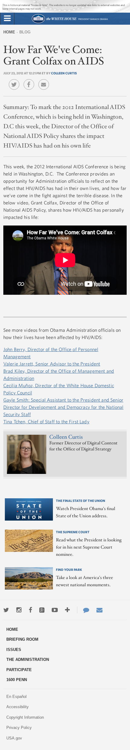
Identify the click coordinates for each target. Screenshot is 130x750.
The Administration (27, 659)
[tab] (7, 19)
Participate (19, 670)
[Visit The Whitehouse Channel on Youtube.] (55, 610)
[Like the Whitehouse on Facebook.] (30, 610)
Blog (25, 32)
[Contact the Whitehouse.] (83, 610)
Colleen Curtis (64, 73)
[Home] (69, 22)
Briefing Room (22, 639)
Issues (13, 649)
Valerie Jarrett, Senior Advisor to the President (51, 363)
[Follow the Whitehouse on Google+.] (41, 610)
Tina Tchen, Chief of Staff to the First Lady (46, 421)
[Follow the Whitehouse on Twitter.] (6, 610)
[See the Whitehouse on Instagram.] (18, 610)
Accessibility (17, 707)
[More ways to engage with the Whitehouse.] (67, 610)
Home (9, 32)
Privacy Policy (19, 727)
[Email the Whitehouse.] (99, 610)
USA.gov (14, 738)
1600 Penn (16, 679)
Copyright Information (25, 717)
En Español (16, 696)
